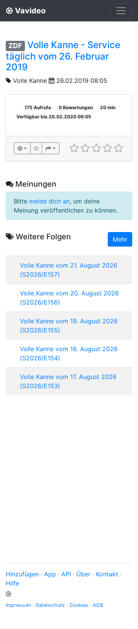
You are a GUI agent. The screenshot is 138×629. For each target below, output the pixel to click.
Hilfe (12, 583)
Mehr (120, 239)
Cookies (78, 605)
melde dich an (49, 201)
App (50, 574)
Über (83, 574)
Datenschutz (50, 605)
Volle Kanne (30, 80)
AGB (98, 605)
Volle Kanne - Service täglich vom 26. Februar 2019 (63, 56)
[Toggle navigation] (121, 10)
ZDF (15, 46)
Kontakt (107, 574)
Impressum (18, 605)
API (66, 574)
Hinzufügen (22, 574)
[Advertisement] (69, 470)
